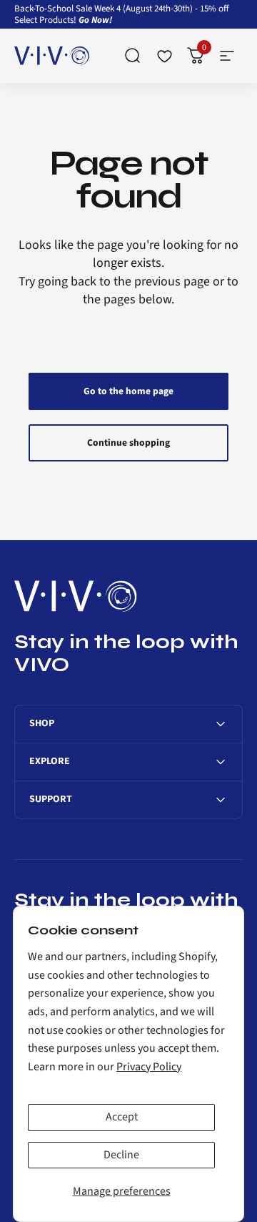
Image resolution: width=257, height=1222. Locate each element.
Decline (121, 1155)
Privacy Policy (148, 1067)
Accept (122, 1117)
